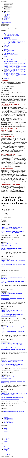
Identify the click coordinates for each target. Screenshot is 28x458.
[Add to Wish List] (7, 259)
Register (8, 14)
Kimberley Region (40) (12, 34)
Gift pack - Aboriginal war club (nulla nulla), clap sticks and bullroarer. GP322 (15, 60)
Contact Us (6, 428)
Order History (7, 448)
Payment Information (9, 419)
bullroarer (10, 411)
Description (6, 78)
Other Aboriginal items (9, 53)
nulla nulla (21, 411)
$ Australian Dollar (8, 4)
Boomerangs (7, 38)
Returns (5, 429)
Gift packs (6, 51)
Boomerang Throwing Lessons (11, 54)
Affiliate (5, 439)
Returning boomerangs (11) (13, 39)
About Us (6, 417)
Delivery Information (9, 418)
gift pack (5, 411)
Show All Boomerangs (9, 43)
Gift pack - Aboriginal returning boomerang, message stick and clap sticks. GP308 (12, 398)
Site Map (6, 431)
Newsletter (6, 450)
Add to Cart (3, 221)
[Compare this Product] (9, 259)
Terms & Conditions (8, 422)
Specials (5, 441)
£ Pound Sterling (7, 7)
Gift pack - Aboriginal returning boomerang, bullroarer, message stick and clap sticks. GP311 (13, 348)
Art (4, 33)
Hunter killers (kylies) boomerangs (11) (16, 41)
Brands (5, 437)
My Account (6, 446)
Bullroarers (6, 45)
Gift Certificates (7, 438)
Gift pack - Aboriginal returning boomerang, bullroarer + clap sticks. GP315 (12, 315)
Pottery (5, 56)
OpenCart (9, 454)
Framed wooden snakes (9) (13, 35)
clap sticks (15, 411)
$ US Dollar (6, 8)
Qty (1, 219)
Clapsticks (6, 46)
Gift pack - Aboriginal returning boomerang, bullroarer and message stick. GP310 (12, 365)
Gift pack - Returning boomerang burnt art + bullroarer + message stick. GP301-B (12, 232)
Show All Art (7, 37)
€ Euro (5, 5)
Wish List (6, 449)
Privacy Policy (7, 421)
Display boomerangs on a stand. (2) (15, 42)
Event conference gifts (9, 50)
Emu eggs (6, 49)
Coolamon (6, 47)
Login (8, 15)
